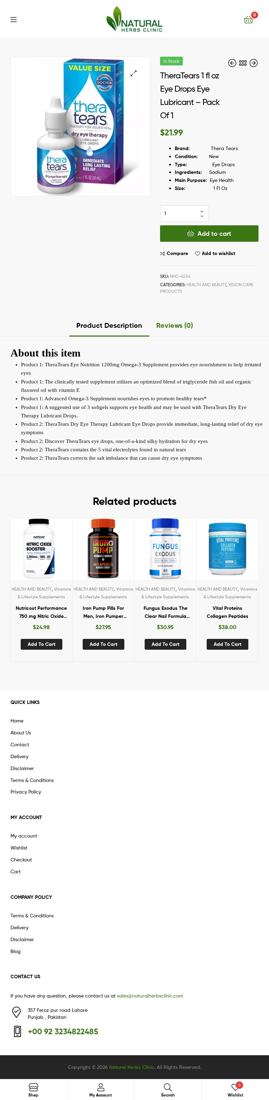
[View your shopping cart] (248, 19)
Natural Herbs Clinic (131, 1067)
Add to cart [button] (41, 644)
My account (24, 836)
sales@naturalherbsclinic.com (150, 996)
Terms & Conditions (32, 780)
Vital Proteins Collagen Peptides (227, 612)
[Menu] (18, 18)
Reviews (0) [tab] (174, 325)
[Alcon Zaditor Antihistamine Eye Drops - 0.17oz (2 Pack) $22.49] (233, 63)
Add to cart (214, 234)
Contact (20, 744)
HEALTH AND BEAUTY (206, 284)
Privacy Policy (26, 792)
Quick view (58, 551)
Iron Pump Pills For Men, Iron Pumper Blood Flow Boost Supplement (103, 612)
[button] (134, 73)
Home (17, 721)
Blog (16, 951)
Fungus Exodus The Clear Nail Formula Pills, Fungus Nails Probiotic (165, 612)
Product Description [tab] (109, 325)
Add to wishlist (218, 253)
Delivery (19, 756)
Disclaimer (22, 768)
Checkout (21, 859)
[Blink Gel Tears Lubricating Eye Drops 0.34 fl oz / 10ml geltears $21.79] (253, 63)
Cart (16, 871)
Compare (177, 253)
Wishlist (19, 848)
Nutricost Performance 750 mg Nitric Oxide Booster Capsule (41, 612)
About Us (21, 732)
